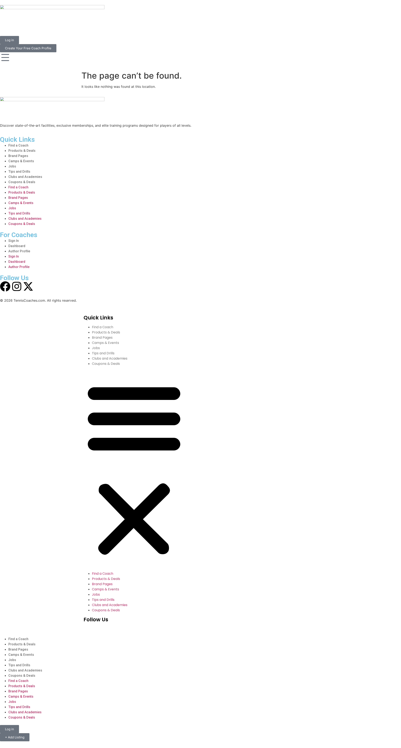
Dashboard (16, 246)
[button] (134, 468)
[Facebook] (5, 286)
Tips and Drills (19, 172)
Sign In (13, 241)
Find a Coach (18, 145)
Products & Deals (22, 151)
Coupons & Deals (21, 182)
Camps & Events (21, 161)
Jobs (12, 166)
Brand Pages (18, 156)
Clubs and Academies (25, 177)
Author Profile (19, 251)
